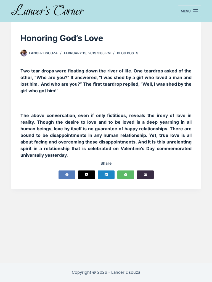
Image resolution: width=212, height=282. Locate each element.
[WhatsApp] (125, 174)
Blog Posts (127, 53)
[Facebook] (67, 174)
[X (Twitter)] (86, 174)
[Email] (145, 174)
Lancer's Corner (47, 10)
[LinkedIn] (106, 174)
